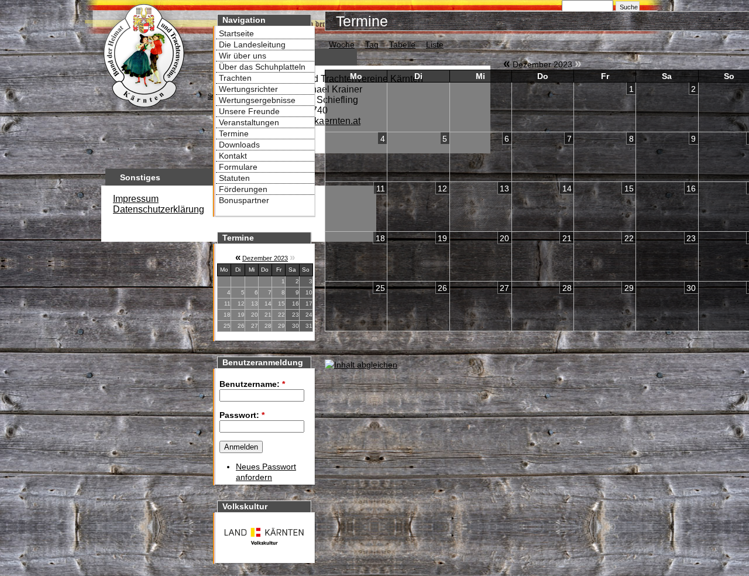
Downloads (239, 144)
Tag (372, 44)
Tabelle (402, 44)
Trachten (235, 78)
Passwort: (241, 415)
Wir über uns (242, 55)
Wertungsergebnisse (257, 100)
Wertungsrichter (248, 89)
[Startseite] (143, 109)
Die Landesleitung (252, 44)
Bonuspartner (244, 200)
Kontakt (233, 155)
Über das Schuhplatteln (262, 66)
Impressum (136, 199)
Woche (342, 44)
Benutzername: (252, 384)
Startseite (236, 33)
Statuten (234, 178)
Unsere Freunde (249, 111)
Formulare (238, 167)
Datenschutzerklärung (158, 209)
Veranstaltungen (249, 122)
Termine (234, 133)
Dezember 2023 (265, 258)
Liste (435, 44)
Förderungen (243, 189)
